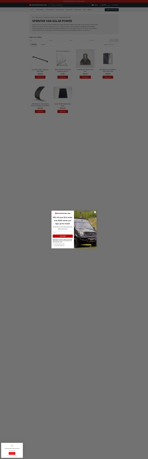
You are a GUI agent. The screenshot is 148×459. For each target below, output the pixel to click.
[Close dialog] (95, 212)
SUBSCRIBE (63, 236)
